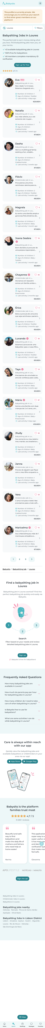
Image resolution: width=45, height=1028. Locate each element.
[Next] (32, 559)
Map (24, 1017)
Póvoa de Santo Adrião (28, 910)
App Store (15, 761)
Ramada (14, 910)
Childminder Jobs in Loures (14, 899)
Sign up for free (22, 65)
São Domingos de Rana (12, 927)
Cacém (28, 921)
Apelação (6, 913)
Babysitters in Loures (11, 902)
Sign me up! (22, 879)
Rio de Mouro (15, 924)
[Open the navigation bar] (40, 3)
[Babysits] (9, 3)
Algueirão (36, 921)
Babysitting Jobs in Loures (13, 896)
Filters (39, 28)
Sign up (22, 655)
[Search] (4, 28)
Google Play (31, 761)
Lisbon (5, 921)
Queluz (21, 921)
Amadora (13, 921)
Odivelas (6, 910)
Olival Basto (16, 913)
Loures (5, 924)
